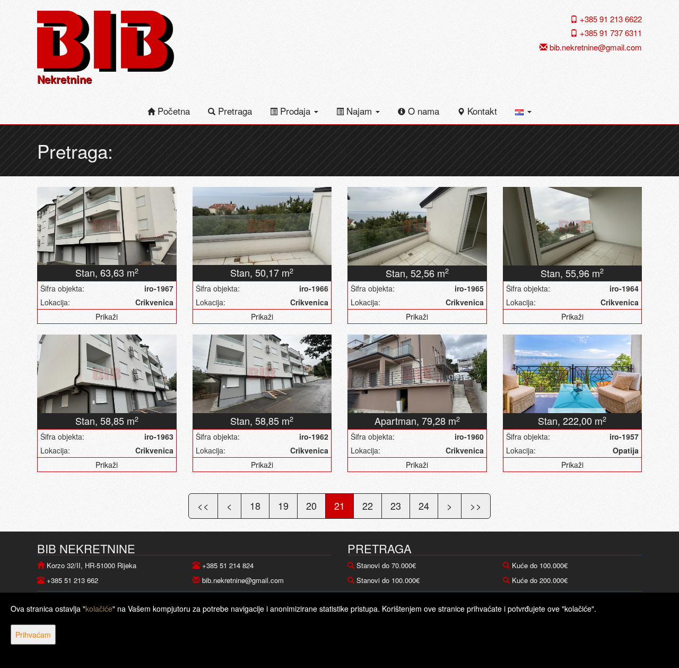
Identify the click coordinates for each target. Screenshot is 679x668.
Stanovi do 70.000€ (386, 565)
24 (424, 505)
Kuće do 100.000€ (540, 565)
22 (367, 505)
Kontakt (481, 110)
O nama (422, 110)
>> (476, 505)
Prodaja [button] (295, 110)
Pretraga (233, 110)
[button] (523, 111)
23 (395, 505)
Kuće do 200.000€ (540, 580)
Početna (172, 110)
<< (203, 505)
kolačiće (98, 608)
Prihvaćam (33, 634)
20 (311, 505)
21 (339, 505)
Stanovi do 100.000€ (388, 580)
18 (255, 505)
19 (283, 505)
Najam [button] (359, 110)
